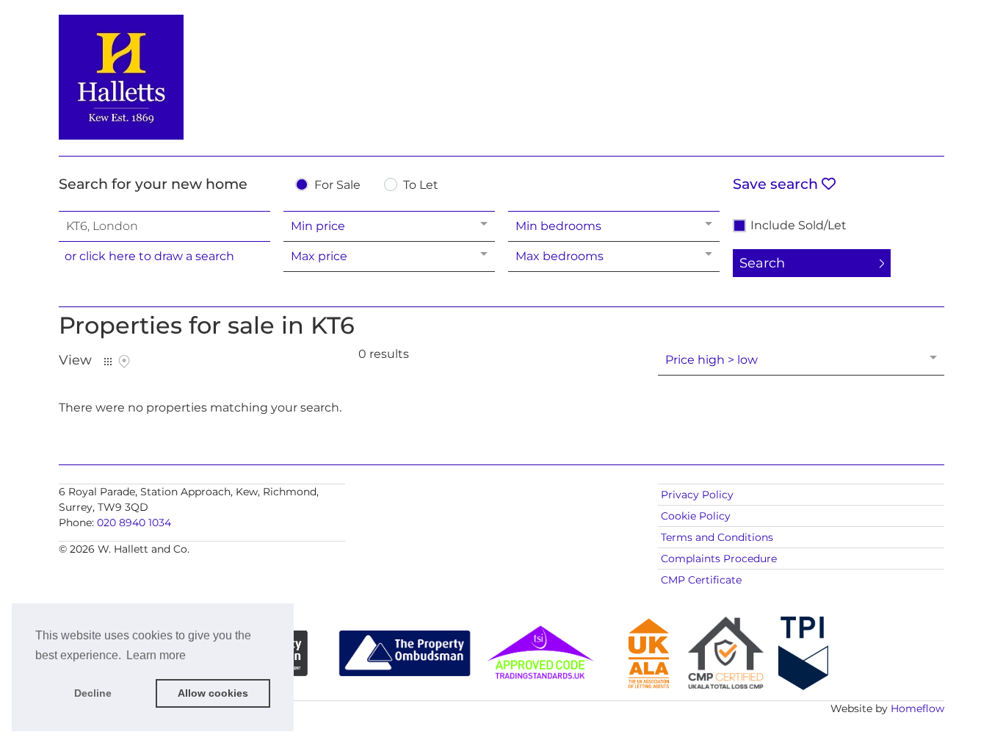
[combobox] (164, 226)
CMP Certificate (701, 579)
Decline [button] (93, 693)
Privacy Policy (697, 494)
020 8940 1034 (134, 522)
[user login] (887, 38)
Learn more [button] (156, 655)
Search (762, 263)
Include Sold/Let (798, 225)
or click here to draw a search (149, 256)
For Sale (337, 185)
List (108, 361)
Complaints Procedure (719, 558)
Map (124, 361)
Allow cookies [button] (213, 693)
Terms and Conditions (717, 537)
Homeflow (917, 708)
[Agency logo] (501, 75)
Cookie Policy (696, 516)
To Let (420, 185)
